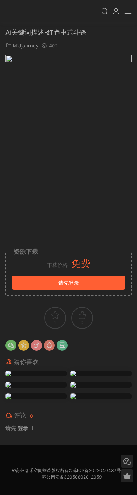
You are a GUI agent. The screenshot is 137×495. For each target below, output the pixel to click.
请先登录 (68, 283)
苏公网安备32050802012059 (72, 477)
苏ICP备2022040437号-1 (99, 470)
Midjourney (25, 46)
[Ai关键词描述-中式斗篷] (36, 373)
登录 (23, 428)
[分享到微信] (10, 345)
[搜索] (104, 11)
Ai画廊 (16, 11)
